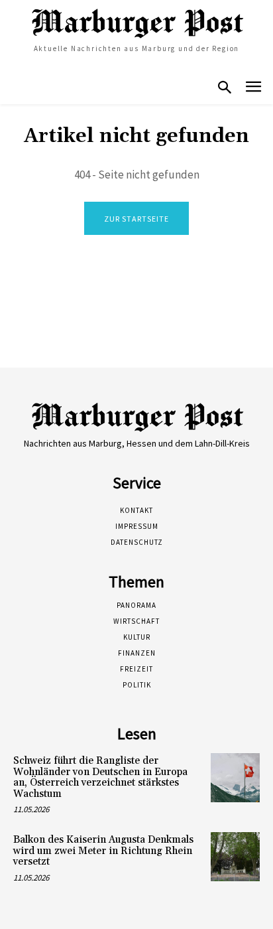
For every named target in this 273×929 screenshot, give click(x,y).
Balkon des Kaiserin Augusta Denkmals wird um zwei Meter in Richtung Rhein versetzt (103, 850)
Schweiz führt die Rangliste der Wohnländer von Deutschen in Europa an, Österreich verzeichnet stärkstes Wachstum (100, 777)
